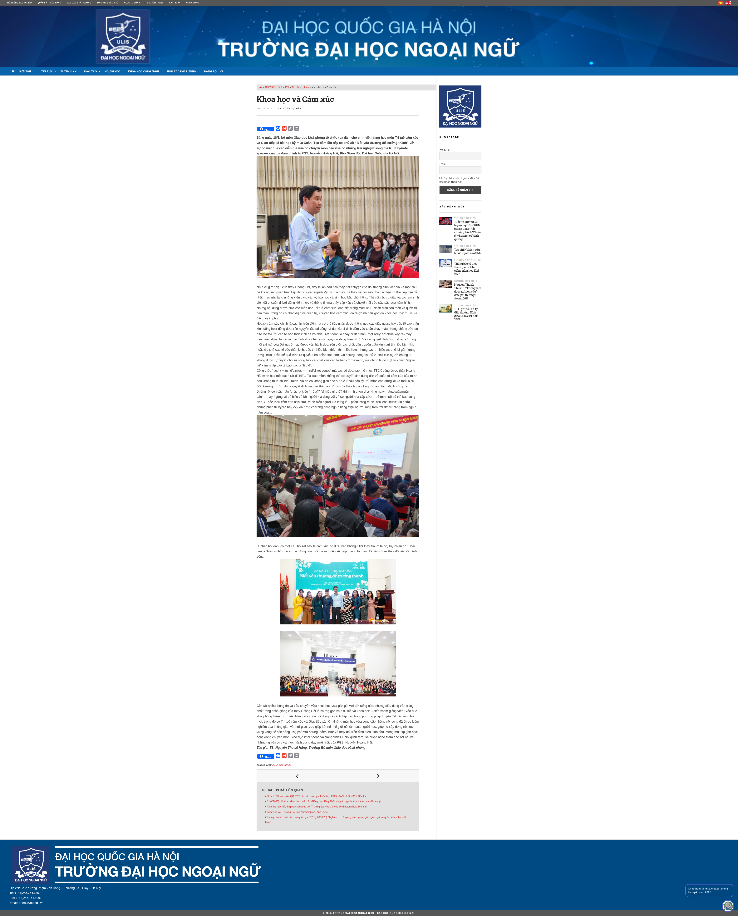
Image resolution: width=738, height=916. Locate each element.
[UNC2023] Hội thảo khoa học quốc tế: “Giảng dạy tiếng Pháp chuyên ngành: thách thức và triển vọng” (324, 801)
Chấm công (192, 3)
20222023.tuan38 (281, 764)
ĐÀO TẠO (90, 71)
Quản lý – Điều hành (49, 3)
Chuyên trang (155, 3)
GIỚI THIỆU (26, 71)
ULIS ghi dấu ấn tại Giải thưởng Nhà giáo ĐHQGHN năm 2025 (466, 314)
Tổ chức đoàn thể (107, 3)
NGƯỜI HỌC (113, 71)
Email (442, 164)
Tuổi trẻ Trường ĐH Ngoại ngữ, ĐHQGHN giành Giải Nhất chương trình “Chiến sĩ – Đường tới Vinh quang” (467, 230)
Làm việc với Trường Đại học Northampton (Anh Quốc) (297, 812)
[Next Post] (378, 776)
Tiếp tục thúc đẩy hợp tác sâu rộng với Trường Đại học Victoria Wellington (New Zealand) (317, 806)
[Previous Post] (297, 776)
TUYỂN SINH (68, 71)
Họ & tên (444, 149)
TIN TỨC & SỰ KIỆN (277, 87)
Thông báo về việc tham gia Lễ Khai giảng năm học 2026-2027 (467, 269)
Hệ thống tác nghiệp (19, 3)
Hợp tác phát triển (181, 71)
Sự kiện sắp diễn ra (467, 260)
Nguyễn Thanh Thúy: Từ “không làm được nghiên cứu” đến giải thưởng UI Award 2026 (467, 291)
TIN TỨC (47, 71)
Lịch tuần (174, 3)
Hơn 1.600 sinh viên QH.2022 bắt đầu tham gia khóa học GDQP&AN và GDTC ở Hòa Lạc (317, 796)
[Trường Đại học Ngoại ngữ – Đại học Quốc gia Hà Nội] (369, 36)
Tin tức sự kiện (300, 87)
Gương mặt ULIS (465, 280)
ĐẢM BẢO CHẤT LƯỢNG (79, 3)
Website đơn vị (132, 3)
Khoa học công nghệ (143, 71)
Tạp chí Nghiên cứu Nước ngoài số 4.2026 (467, 251)
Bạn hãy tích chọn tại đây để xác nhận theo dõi (459, 180)
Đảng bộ (210, 71)
